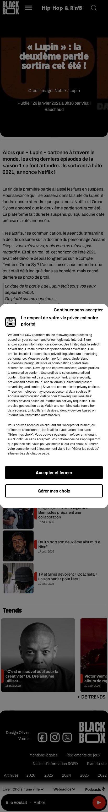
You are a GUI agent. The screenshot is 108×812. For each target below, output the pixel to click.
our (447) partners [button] (32, 334)
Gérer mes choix (54, 491)
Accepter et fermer (54, 472)
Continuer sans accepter (78, 310)
